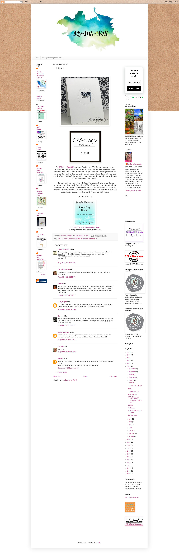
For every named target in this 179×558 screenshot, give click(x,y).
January (131, 436)
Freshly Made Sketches (40, 170)
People (130, 405)
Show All (43, 274)
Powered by (128, 97)
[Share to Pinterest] (105, 236)
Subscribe (134, 88)
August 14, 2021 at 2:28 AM (67, 352)
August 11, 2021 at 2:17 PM (67, 325)
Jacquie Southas (64, 269)
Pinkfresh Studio (83, 238)
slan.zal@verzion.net (132, 497)
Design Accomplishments (52, 58)
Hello (130, 388)
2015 (129, 454)
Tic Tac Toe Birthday (135, 386)
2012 (129, 462)
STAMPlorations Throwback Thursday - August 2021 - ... (135, 399)
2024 (129, 358)
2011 (129, 465)
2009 (129, 471)
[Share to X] (101, 236)
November (132, 372)
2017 (129, 448)
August (131, 380)
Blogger (98, 542)
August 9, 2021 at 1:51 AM (66, 277)
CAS (59, 238)
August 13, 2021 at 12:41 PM (67, 340)
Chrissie (61, 346)
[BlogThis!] (98, 236)
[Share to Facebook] (103, 236)
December (132, 369)
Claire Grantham (64, 332)
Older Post (113, 376)
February (132, 433)
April (130, 427)
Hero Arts (71, 238)
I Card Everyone (63, 249)
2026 (129, 352)
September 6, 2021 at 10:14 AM (68, 368)
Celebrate (131, 408)
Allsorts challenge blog (40, 193)
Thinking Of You (133, 391)
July (130, 419)
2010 (129, 468)
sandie (60, 283)
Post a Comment (61, 372)
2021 (129, 366)
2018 (129, 445)
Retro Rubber (93, 238)
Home (36, 58)
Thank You (131, 383)
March (131, 430)
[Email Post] (92, 235)
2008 (129, 474)
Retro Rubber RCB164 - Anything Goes (85, 227)
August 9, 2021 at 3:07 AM (66, 295)
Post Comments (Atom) (69, 380)
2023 (129, 361)
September (132, 377)
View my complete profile (133, 190)
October (131, 374)
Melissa (60, 358)
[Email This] (96, 236)
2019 (129, 442)
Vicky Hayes (62, 302)
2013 (129, 459)
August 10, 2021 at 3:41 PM (67, 309)
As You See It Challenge (40, 257)
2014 (129, 457)
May (130, 425)
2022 (129, 363)
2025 (129, 355)
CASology (64, 238)
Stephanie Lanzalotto (134, 164)
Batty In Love (132, 415)
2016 (129, 451)
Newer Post (57, 376)
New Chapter (132, 394)
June (130, 422)
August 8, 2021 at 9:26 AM (66, 263)
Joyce (60, 316)
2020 (129, 440)
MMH (76, 238)
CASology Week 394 (66, 167)
